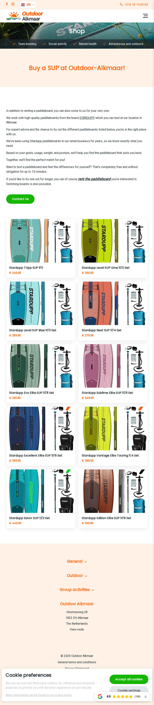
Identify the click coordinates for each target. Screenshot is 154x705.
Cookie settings (129, 690)
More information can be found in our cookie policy (39, 695)
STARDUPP (86, 118)
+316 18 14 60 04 (136, 4)
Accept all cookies (129, 679)
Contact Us (20, 199)
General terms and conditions (77, 662)
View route (77, 629)
